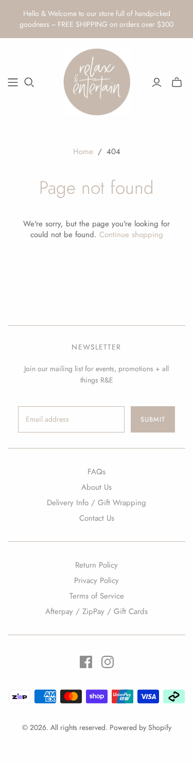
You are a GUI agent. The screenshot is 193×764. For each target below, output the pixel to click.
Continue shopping (131, 234)
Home (83, 151)
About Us (96, 487)
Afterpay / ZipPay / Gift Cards (96, 611)
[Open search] (29, 82)
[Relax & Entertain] (96, 80)
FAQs (96, 471)
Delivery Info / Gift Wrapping (96, 502)
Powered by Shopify (140, 727)
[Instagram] (107, 662)
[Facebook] (86, 662)
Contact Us (96, 518)
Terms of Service (96, 596)
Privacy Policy (96, 580)
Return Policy (96, 565)
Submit (153, 419)
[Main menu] (13, 82)
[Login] (156, 82)
